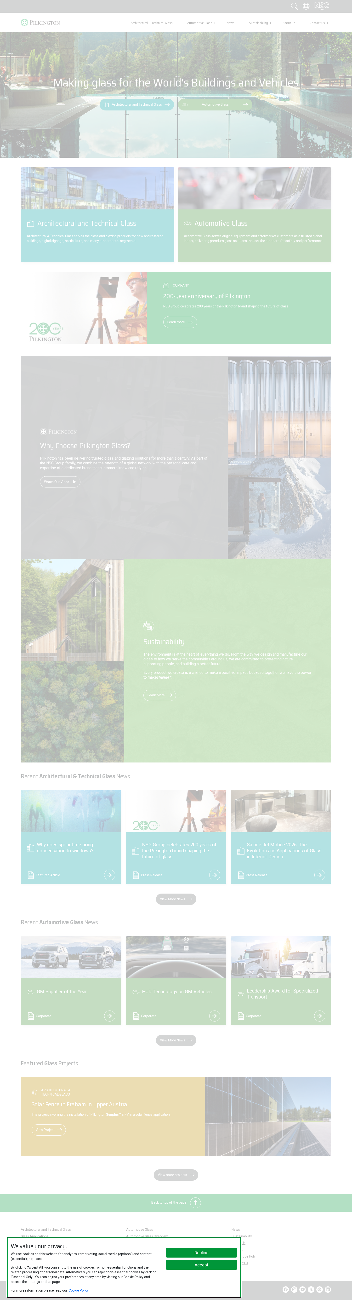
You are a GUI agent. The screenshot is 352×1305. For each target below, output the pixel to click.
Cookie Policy (79, 1290)
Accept (201, 1264)
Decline (201, 1252)
